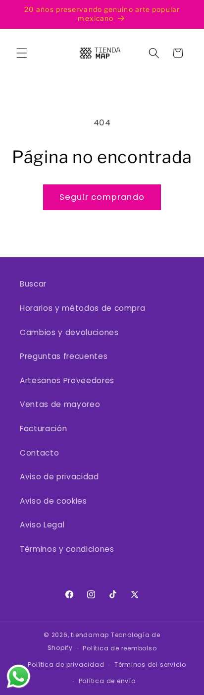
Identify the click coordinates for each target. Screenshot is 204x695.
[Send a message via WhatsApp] (18, 676)
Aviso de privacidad (59, 476)
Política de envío (107, 681)
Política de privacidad (66, 664)
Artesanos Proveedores (67, 380)
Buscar (33, 284)
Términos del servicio (150, 664)
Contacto (39, 453)
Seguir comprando (102, 197)
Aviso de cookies (53, 501)
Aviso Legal (42, 525)
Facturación (43, 428)
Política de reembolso (119, 648)
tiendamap (90, 635)
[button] (22, 53)
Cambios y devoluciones (69, 332)
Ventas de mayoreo (60, 404)
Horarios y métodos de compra (82, 308)
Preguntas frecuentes (63, 356)
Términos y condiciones (67, 549)
